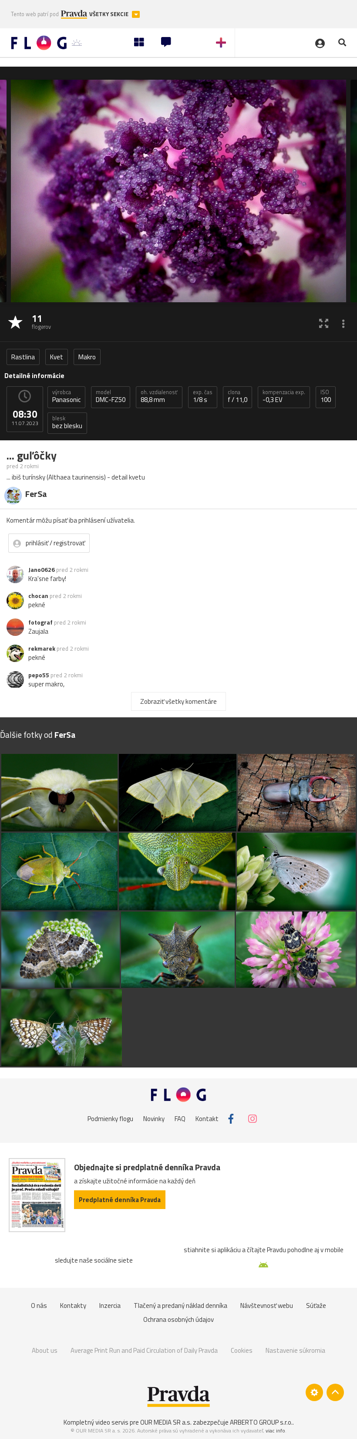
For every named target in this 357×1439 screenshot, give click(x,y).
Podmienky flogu (110, 1119)
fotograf (40, 622)
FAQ (180, 1119)
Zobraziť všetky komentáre (178, 701)
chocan (38, 595)
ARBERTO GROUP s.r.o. (261, 1422)
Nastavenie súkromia (295, 1350)
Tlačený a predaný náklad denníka (180, 1305)
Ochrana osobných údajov (178, 1319)
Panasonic (66, 396)
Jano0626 (41, 569)
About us (44, 1350)
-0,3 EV (284, 396)
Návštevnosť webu (266, 1305)
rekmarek (41, 648)
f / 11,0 (237, 396)
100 (325, 396)
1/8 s (202, 396)
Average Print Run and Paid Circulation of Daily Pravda (144, 1350)
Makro (87, 357)
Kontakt (207, 1119)
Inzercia (110, 1305)
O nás (39, 1305)
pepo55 (38, 675)
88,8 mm (159, 396)
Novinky (154, 1119)
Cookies (242, 1350)
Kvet (56, 357)
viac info (275, 1430)
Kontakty (73, 1305)
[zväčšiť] (323, 323)
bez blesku (67, 422)
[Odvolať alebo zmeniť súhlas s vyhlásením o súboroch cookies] (314, 1392)
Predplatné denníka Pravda (120, 1200)
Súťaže (316, 1305)
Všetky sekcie (109, 14)
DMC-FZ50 (110, 396)
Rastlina (23, 357)
